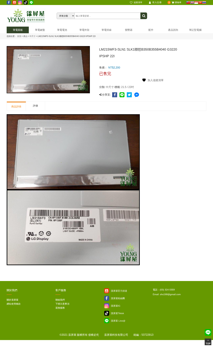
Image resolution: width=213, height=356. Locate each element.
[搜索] (143, 15)
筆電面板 (18, 29)
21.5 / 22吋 (127, 87)
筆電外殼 (84, 29)
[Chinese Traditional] (188, 2)
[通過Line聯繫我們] (31, 2)
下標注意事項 (62, 303)
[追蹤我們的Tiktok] (26, 2)
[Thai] (204, 2)
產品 (25, 36)
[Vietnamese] (200, 2)
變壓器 (128, 29)
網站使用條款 (14, 303)
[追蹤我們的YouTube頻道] (14, 2)
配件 (150, 29)
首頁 (19, 36)
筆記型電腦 (195, 29)
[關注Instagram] (106, 305)
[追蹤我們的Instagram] (20, 2)
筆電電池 (62, 29)
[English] (192, 2)
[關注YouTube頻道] (106, 290)
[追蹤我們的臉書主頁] (9, 2)
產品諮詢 (173, 29)
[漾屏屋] (32, 15)
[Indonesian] (196, 2)
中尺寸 (32, 36)
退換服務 (60, 307)
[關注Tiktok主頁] (106, 313)
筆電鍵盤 (40, 29)
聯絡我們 (60, 299)
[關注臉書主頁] (106, 298)
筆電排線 (106, 29)
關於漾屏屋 (12, 299)
